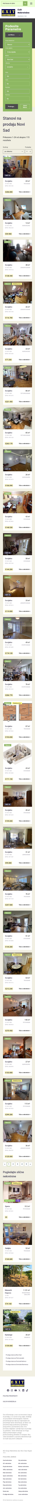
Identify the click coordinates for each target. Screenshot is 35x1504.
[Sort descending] (30, 151)
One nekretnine (22, 1488)
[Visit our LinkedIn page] (23, 1390)
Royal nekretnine (7, 1466)
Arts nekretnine (7, 1488)
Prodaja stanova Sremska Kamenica (17, 1364)
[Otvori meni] (31, 3)
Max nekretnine (22, 1482)
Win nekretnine (22, 1476)
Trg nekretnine (22, 1485)
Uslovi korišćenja (9, 1401)
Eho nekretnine (22, 1472)
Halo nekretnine (22, 1469)
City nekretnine (22, 1460)
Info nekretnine (22, 1463)
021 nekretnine (7, 1463)
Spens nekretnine (8, 1476)
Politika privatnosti (10, 1396)
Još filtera (14, 35)
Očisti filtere (25, 106)
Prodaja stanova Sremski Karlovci (16, 1361)
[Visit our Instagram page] (12, 1390)
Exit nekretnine (22, 1479)
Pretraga (11, 106)
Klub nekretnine (7, 1472)
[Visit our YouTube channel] (15, 1390)
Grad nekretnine (7, 1460)
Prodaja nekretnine (8, 1494)
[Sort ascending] (26, 151)
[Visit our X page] (19, 1390)
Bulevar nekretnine (23, 1466)
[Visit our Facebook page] (8, 1390)
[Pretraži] (25, 3)
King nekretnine (7, 1485)
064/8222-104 (22, 16)
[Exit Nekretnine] (8, 12)
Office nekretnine (7, 1469)
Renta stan (6, 1491)
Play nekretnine (7, 1482)
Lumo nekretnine (23, 1494)
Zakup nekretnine (23, 1491)
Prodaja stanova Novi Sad (13, 1355)
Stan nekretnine (7, 1479)
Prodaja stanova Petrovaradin (15, 1358)
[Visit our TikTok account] (27, 1390)
